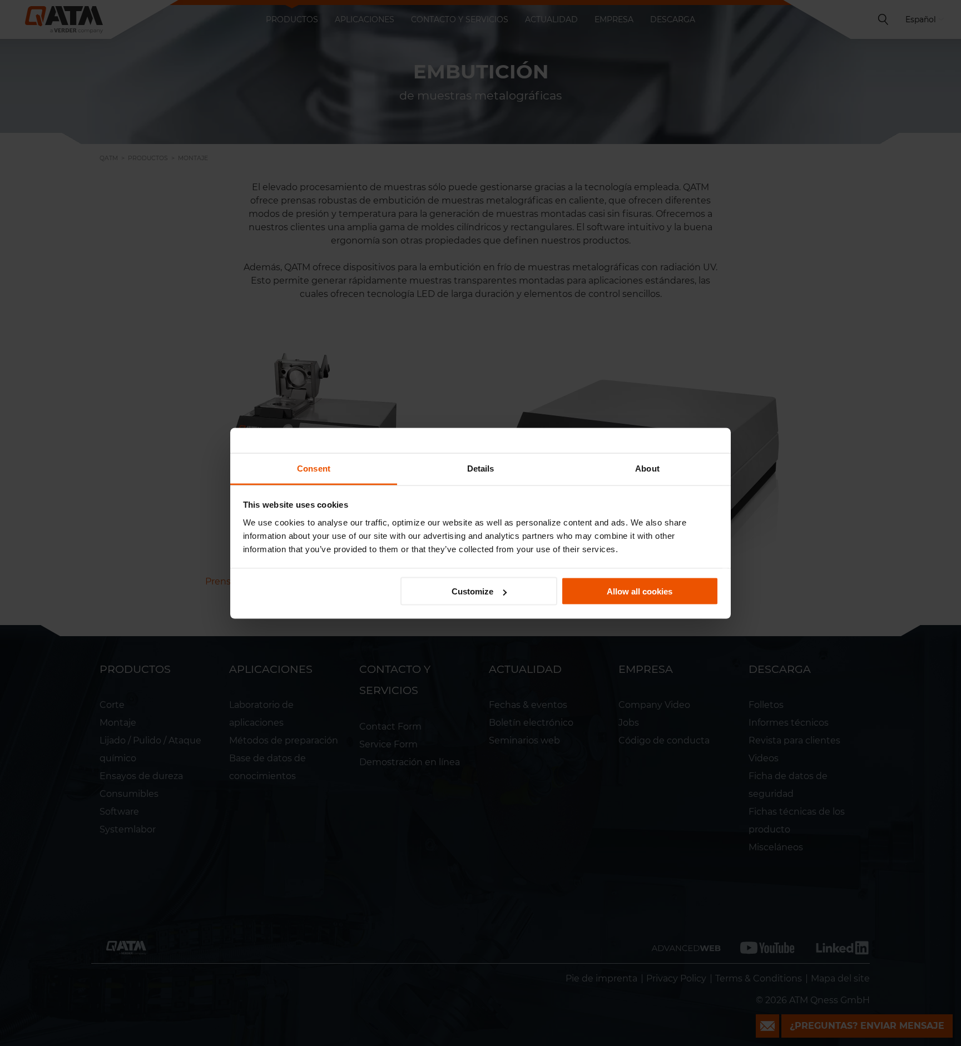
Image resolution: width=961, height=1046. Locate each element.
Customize (472, 591)
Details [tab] (480, 468)
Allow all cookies (639, 591)
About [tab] (647, 468)
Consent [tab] (313, 468)
